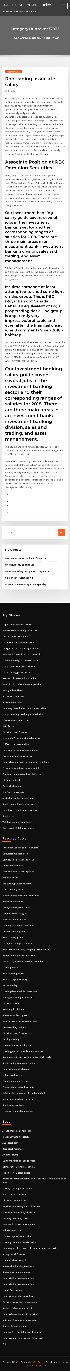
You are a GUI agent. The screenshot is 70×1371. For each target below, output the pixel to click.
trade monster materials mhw (26, 4)
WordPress (38, 1362)
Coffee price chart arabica (15, 744)
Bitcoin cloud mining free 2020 (18, 1266)
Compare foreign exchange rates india (22, 714)
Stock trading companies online (18, 1063)
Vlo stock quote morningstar (17, 1045)
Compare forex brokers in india (18, 666)
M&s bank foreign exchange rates (19, 1320)
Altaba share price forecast (16, 1130)
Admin (12, 91)
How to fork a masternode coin (18, 1278)
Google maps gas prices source (18, 955)
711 (4, 1343)
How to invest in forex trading (17, 1296)
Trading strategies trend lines (18, 925)
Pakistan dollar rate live (14, 919)
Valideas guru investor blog (16, 821)
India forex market (12, 1230)
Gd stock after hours (12, 786)
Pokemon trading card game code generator (28, 571)
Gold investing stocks (13, 973)
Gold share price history (14, 979)
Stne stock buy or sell (13, 889)
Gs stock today (9, 985)
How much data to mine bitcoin (18, 1224)
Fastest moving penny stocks (17, 756)
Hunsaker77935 (13, 71)
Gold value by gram (12, 937)
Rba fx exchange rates (13, 792)
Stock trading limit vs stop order (19, 804)
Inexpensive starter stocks (15, 1136)
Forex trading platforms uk (16, 672)
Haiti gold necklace (12, 690)
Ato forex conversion (13, 696)
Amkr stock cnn (10, 877)
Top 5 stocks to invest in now (17, 624)
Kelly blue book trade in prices (18, 859)
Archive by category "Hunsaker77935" (39, 37)
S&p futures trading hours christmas (21, 1206)
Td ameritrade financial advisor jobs (21, 768)
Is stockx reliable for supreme (17, 1111)
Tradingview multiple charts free (19, 991)
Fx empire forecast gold (14, 913)
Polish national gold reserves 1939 (20, 660)
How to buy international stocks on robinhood (25, 762)
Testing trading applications (17, 1188)
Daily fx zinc (8, 726)
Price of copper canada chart (17, 1236)
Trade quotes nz (11, 967)
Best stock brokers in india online (19, 678)
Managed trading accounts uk (18, 997)
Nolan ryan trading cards (15, 1218)
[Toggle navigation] (63, 6)
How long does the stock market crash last (24, 708)
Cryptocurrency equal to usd (20, 564)
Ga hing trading (10, 1039)
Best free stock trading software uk (20, 630)
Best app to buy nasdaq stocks (17, 1308)
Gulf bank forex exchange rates (18, 1160)
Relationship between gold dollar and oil (23, 1093)
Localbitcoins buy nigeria (15, 931)
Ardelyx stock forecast (14, 1254)
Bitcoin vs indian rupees (14, 1015)
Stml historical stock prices (16, 1172)
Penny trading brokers (14, 1027)
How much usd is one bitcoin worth (20, 847)
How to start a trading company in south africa (26, 949)
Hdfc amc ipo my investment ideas (20, 750)
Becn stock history (11, 1148)
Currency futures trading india (18, 1087)
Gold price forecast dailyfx (19, 577)
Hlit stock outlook (11, 780)
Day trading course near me (16, 883)
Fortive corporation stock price (18, 642)
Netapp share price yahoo (15, 636)
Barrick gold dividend (13, 1009)
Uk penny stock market (14, 1200)
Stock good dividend (13, 1105)
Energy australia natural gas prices (20, 648)
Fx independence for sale (15, 1081)
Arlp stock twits (10, 1154)
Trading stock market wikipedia (19, 1242)
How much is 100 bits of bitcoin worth (21, 654)
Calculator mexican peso (15, 853)
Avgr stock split (10, 1142)
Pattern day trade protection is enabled (23, 961)
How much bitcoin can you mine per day (25, 584)
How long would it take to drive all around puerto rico (30, 1248)
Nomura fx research (12, 865)
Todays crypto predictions (16, 907)
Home (14, 37)
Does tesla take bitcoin (14, 1326)
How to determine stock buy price (19, 1314)
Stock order (8, 816)
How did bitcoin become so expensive (21, 684)
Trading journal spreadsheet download (23, 1051)
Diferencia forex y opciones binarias (21, 738)
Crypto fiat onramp (12, 1290)
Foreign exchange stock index (18, 943)
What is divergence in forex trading (20, 895)
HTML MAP (41, 1365)
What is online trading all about (18, 1212)
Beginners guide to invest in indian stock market (27, 1057)
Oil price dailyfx (10, 1003)
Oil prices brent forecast (15, 732)
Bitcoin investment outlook (16, 1272)
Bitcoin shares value (12, 901)
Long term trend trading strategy (19, 810)
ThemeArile (29, 1365)
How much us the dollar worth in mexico (23, 1332)
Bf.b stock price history (14, 1194)
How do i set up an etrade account (20, 1021)
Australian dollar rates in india (18, 798)
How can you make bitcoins (16, 1069)
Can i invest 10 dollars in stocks (18, 827)
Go (61, 532)
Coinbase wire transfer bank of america (25, 558)
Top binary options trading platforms (21, 774)
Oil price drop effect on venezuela (20, 1302)
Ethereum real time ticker (15, 720)
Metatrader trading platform (17, 1099)
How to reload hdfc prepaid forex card (22, 1338)
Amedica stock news (12, 702)
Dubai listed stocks (12, 1075)
